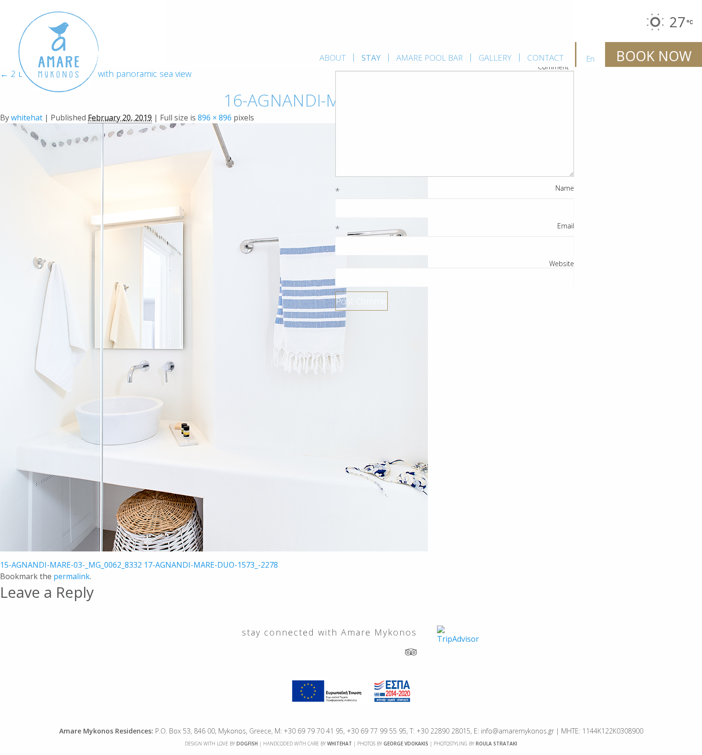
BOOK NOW (653, 56)
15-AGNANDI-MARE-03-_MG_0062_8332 (71, 565)
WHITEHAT (339, 743)
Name (564, 188)
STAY (371, 58)
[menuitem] (332, 58)
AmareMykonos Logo (58, 52)
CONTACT (545, 58)
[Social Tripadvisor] (411, 651)
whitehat (27, 117)
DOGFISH (247, 743)
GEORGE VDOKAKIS (405, 743)
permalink (71, 576)
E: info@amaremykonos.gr (514, 730)
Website (561, 264)
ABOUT (332, 58)
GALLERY (495, 58)
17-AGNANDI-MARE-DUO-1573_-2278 (211, 565)
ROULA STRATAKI (496, 743)
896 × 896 (215, 117)
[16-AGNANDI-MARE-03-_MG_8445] (214, 336)
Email (565, 226)
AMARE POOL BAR (429, 58)
